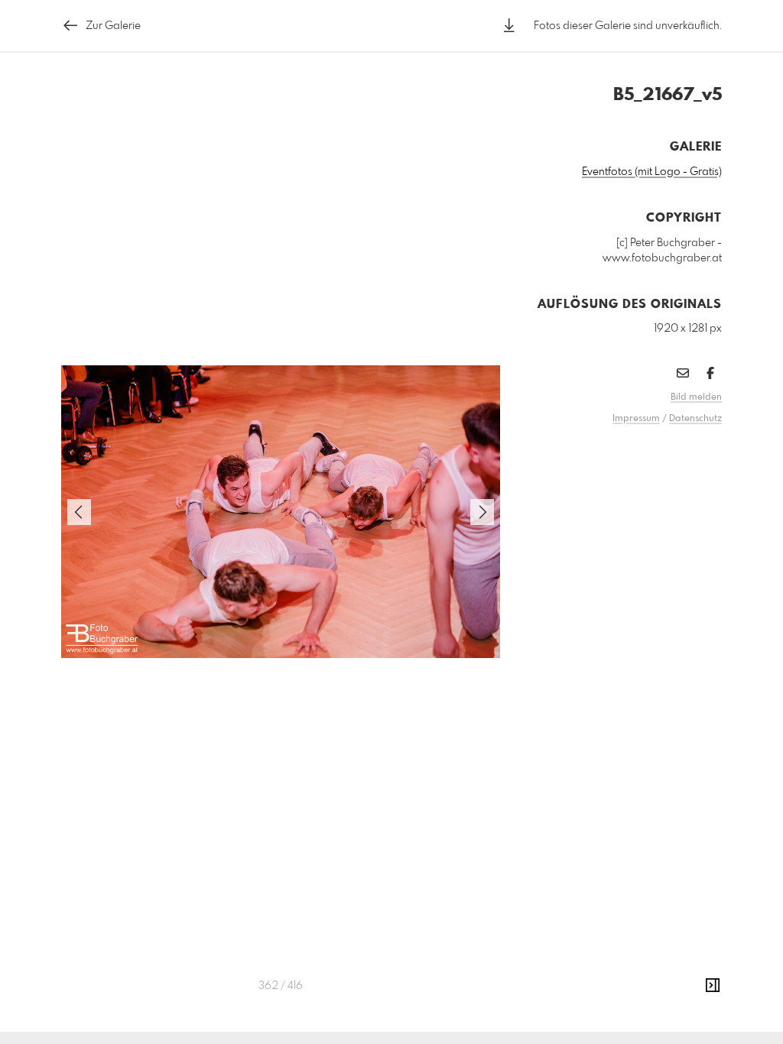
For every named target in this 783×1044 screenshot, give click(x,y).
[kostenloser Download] (509, 25)
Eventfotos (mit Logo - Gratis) (652, 172)
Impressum (636, 418)
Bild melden (696, 397)
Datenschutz (695, 418)
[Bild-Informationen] (712, 986)
